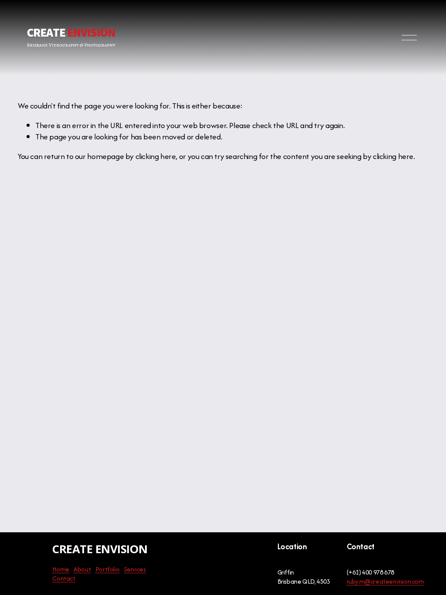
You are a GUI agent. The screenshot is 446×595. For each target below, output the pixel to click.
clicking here (155, 156)
